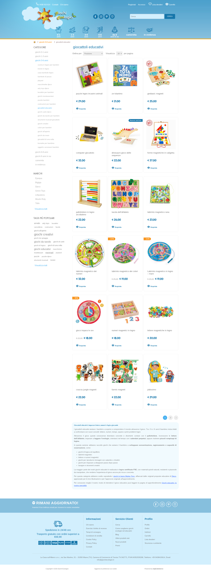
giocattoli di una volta (46, 139)
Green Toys (40, 191)
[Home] (34, 42)
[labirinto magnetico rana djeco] (161, 193)
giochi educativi (42, 249)
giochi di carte (58, 242)
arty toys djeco (43, 88)
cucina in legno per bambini (48, 65)
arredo (37, 223)
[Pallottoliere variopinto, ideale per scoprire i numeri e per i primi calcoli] (89, 193)
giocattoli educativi (45, 108)
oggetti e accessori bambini (48, 147)
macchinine (57, 249)
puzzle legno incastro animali (89, 93)
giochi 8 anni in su (43, 156)
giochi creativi (43, 124)
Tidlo (37, 203)
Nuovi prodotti (120, 542)
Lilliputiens (40, 195)
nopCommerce (158, 569)
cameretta (39, 160)
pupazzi (59, 253)
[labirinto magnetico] (125, 253)
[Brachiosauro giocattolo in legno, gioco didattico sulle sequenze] (125, 134)
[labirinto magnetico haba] (89, 253)
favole (58, 227)
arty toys (45, 223)
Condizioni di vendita (94, 536)
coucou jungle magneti (86, 389)
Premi (117, 546)
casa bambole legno (45, 73)
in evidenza (40, 165)
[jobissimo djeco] (161, 371)
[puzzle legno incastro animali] (89, 75)
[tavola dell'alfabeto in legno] (125, 193)
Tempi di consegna (93, 532)
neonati (49, 252)
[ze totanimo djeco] (125, 75)
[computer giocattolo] (89, 134)
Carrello (148, 536)
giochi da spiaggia (41, 238)
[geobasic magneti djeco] (161, 75)
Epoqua (38, 178)
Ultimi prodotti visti (122, 538)
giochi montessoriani (46, 96)
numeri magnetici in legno (123, 330)
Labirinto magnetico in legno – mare (160, 272)
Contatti (55, 5)
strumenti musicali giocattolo (49, 120)
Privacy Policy (91, 543)
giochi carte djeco (44, 112)
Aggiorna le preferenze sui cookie (105, 569)
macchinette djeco (45, 84)
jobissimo (151, 389)
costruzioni (49, 227)
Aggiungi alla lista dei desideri (100, 108)
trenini (52, 260)
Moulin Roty (40, 199)
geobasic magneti (155, 93)
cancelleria (38, 227)
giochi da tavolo (42, 241)
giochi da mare (43, 135)
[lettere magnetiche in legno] (161, 312)
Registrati (132, 5)
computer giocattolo (85, 153)
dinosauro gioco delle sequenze (121, 154)
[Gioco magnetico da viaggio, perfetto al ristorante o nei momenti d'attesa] (161, 253)
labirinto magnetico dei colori (125, 271)
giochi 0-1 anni (41, 52)
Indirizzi (148, 532)
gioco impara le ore (85, 330)
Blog (117, 534)
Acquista (82, 109)
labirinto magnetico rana (158, 212)
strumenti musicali (41, 260)
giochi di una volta (55, 245)
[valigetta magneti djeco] (161, 134)
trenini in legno (43, 69)
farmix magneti (118, 389)
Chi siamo (64, 5)
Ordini (147, 528)
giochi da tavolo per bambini (48, 116)
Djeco (37, 187)
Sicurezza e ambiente (153, 543)
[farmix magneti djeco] (125, 371)
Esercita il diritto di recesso (96, 528)
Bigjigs (38, 182)
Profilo (147, 525)
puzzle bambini (43, 100)
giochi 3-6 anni (41, 60)
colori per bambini (45, 128)
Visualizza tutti (41, 209)
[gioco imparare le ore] (89, 312)
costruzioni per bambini (47, 104)
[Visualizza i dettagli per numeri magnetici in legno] (125, 312)
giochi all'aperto (44, 131)
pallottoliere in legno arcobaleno (85, 213)
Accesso (141, 5)
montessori (38, 253)
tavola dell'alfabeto (120, 212)
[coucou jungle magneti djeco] (89, 371)
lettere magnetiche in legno (159, 330)
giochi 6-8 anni (41, 152)
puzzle (36, 256)
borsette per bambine (46, 143)
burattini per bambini (46, 92)
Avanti (176, 418)
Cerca (170, 16)
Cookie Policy (91, 539)
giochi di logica (39, 245)
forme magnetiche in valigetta (160, 153)
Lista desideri (150, 539)
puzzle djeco (46, 256)
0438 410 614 (44, 5)
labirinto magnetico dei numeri (86, 272)
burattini (55, 223)
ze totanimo (117, 93)
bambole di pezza (44, 77)
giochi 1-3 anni (41, 56)
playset (40, 80)
